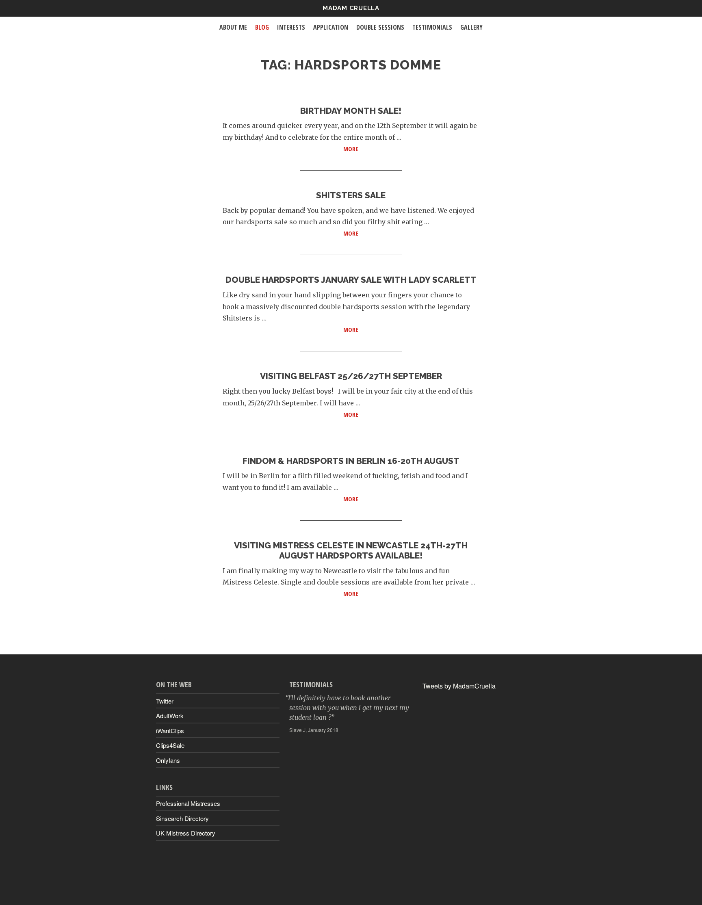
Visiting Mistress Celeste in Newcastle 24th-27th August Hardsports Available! (351, 550)
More (391, 148)
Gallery (471, 27)
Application (330, 27)
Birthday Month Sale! (350, 111)
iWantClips (170, 730)
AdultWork (170, 715)
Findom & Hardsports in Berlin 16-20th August (351, 461)
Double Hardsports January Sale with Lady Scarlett (351, 280)
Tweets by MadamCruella (459, 686)
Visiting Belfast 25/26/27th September (351, 376)
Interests (291, 27)
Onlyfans (168, 760)
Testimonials (432, 27)
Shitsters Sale (351, 195)
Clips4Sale (170, 745)
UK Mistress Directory (185, 833)
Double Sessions (380, 27)
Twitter (164, 701)
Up (351, 887)
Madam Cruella (351, 8)
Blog (262, 27)
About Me (233, 27)
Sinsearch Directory (182, 818)
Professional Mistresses (188, 803)
